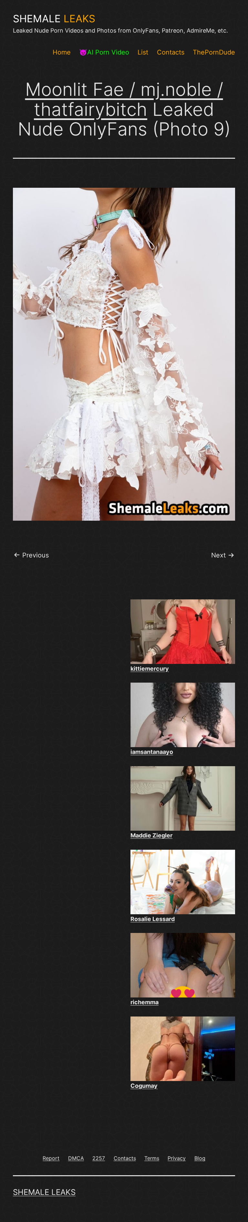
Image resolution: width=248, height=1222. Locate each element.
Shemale (54, 19)
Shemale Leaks (44, 1192)
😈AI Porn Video (104, 52)
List (143, 52)
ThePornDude (214, 52)
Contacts (170, 52)
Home (62, 52)
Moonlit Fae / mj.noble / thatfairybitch (124, 99)
